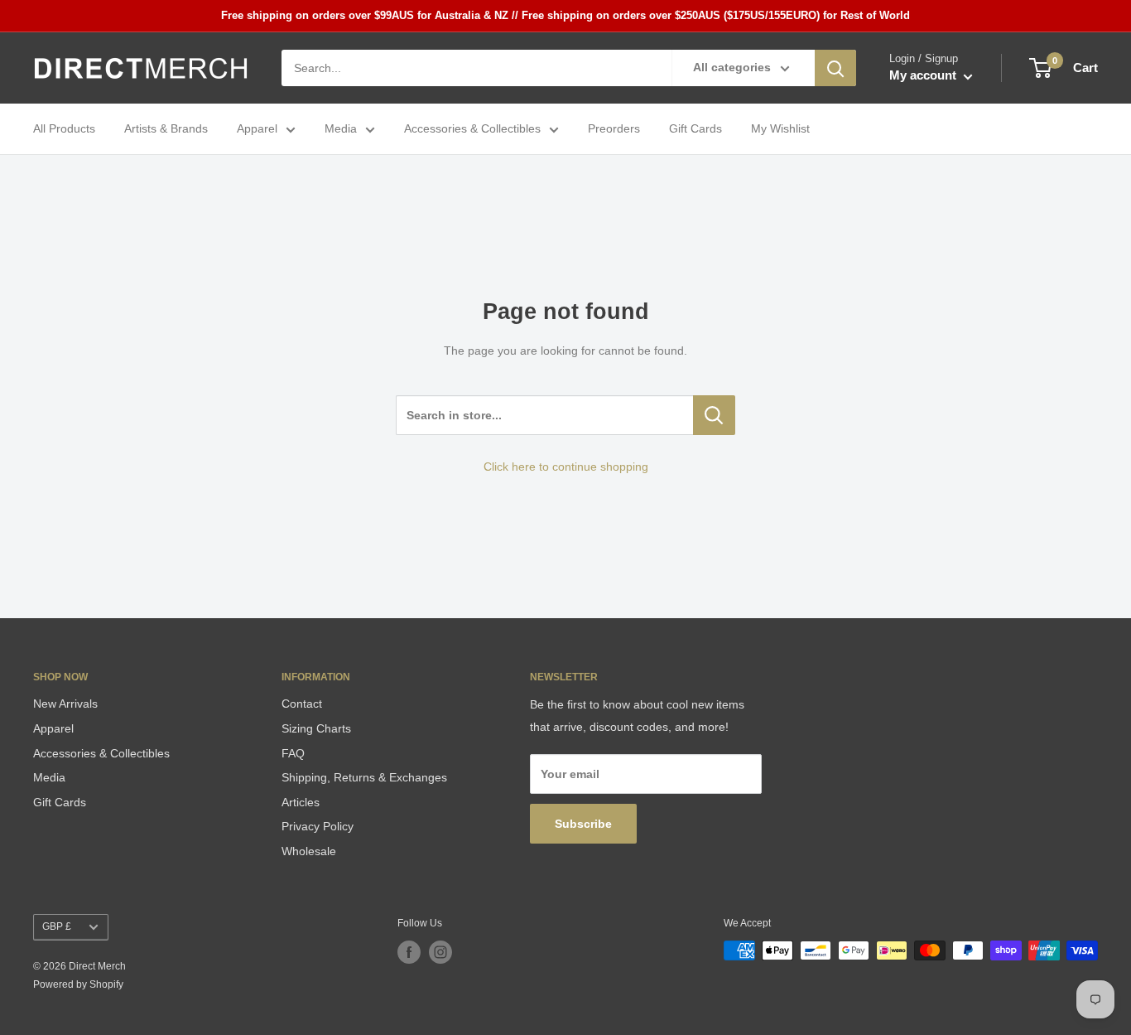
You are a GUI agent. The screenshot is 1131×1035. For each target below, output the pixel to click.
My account (924, 76)
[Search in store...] (714, 415)
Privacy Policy (318, 826)
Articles (301, 802)
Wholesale (309, 851)
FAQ (293, 753)
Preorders (614, 129)
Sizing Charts (316, 728)
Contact (302, 703)
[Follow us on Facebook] (409, 952)
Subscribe (583, 823)
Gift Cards (695, 129)
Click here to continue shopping (566, 466)
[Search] (835, 68)
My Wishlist (780, 129)
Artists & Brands (166, 129)
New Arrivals (65, 703)
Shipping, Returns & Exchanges (364, 777)
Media (341, 129)
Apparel (257, 129)
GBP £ (56, 926)
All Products (64, 129)
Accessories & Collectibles (472, 129)
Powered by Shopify (78, 984)
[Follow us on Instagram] (440, 952)
